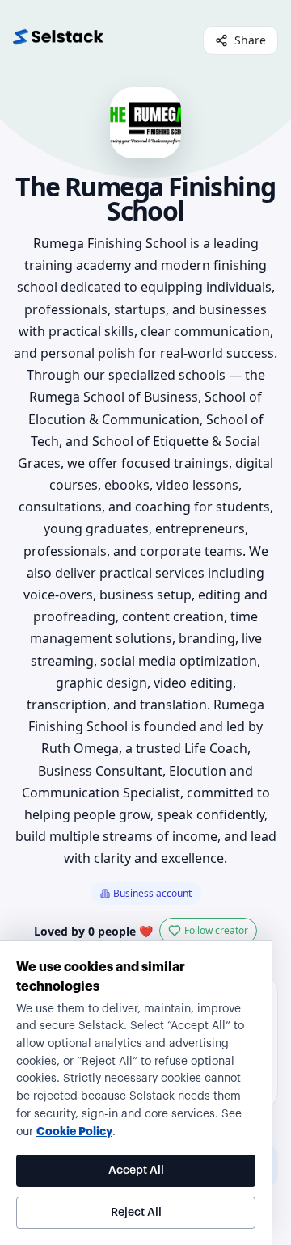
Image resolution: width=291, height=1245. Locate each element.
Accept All (136, 1170)
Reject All (136, 1212)
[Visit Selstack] (58, 40)
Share (250, 40)
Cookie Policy (74, 1131)
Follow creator (216, 930)
